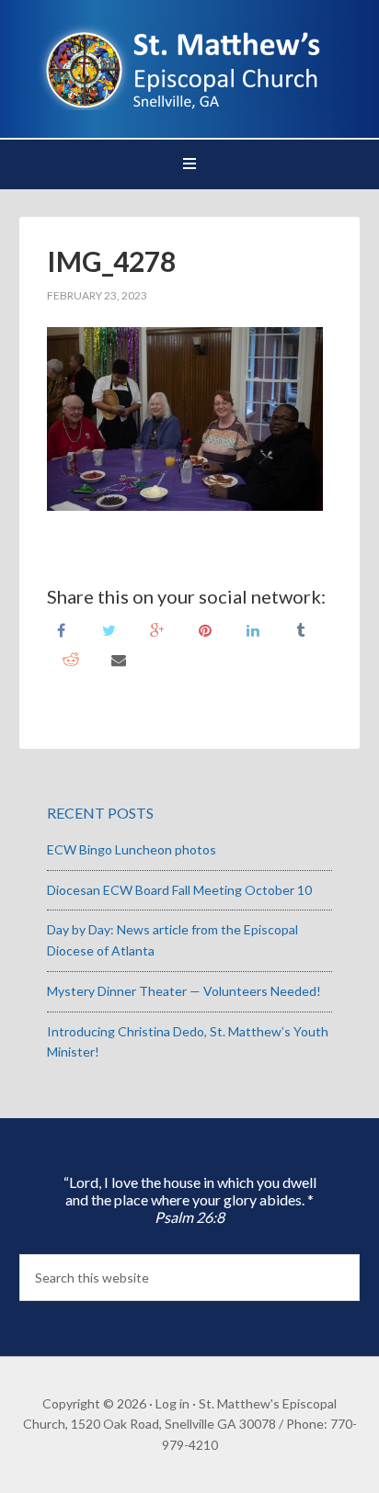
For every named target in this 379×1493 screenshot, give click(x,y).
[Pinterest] (205, 629)
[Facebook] (61, 629)
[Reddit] (71, 658)
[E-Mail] (118, 658)
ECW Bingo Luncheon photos (131, 849)
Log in (172, 1403)
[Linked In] (253, 629)
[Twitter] (109, 629)
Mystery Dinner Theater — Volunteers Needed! (184, 991)
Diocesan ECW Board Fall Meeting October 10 (179, 890)
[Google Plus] (157, 629)
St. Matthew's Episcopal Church (190, 64)
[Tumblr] (301, 629)
